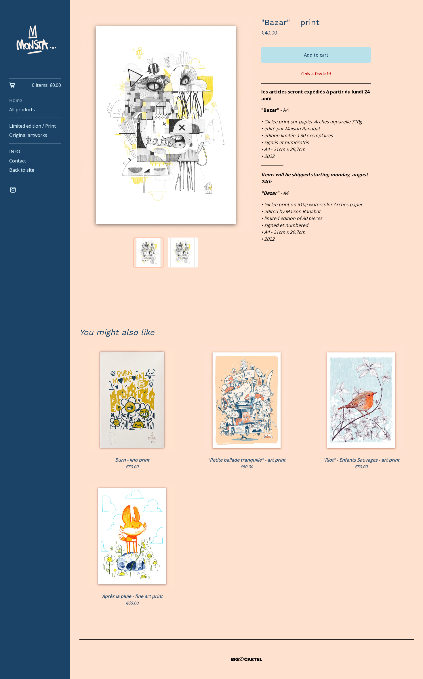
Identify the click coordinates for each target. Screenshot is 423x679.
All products (22, 109)
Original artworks (28, 135)
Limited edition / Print (32, 126)
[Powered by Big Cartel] (246, 659)
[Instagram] (13, 190)
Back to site (21, 170)
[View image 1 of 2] (148, 252)
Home (15, 100)
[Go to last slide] (87, 125)
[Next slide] (244, 125)
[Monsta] (35, 43)
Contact (17, 161)
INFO (14, 151)
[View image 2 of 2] (183, 252)
